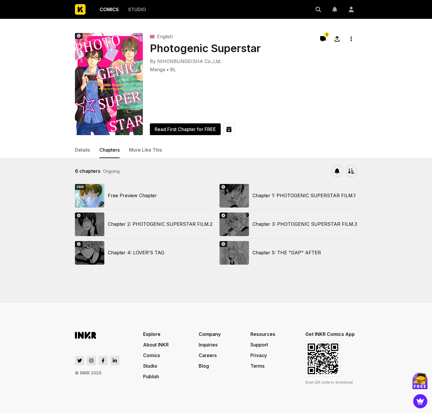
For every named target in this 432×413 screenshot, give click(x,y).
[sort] (351, 171)
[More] (351, 39)
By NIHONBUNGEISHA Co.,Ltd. (185, 61)
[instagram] (91, 360)
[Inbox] (335, 9)
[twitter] (79, 360)
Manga (157, 69)
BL (173, 69)
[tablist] (216, 150)
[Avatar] (351, 9)
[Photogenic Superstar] (109, 84)
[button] (318, 9)
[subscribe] (337, 171)
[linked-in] (115, 360)
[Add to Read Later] (229, 129)
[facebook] (103, 360)
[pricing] (420, 401)
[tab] (82, 150)
